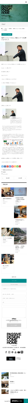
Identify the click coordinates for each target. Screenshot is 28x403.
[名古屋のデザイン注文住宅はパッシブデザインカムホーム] (6, 7)
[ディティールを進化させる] (7, 232)
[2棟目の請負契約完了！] (7, 192)
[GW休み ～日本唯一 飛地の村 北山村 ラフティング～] (20, 236)
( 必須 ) (8, 294)
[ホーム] (1, 28)
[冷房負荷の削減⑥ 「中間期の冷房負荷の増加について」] (20, 191)
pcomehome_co (9, 169)
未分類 (9, 34)
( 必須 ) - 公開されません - (9, 298)
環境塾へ (12, 381)
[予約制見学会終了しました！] (20, 212)
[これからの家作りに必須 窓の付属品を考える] (5, 392)
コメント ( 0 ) (14, 280)
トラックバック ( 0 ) (14, 284)
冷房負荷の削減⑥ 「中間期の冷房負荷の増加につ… (19, 199)
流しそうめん (6, 265)
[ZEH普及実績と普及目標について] (5, 375)
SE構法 (16, 204)
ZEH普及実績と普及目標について (18, 374)
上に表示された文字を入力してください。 (14, 320)
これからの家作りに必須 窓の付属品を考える (18, 391)
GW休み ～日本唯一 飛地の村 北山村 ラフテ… (20, 247)
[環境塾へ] (5, 384)
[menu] (26, 2)
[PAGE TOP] (26, 401)
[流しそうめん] (7, 259)
